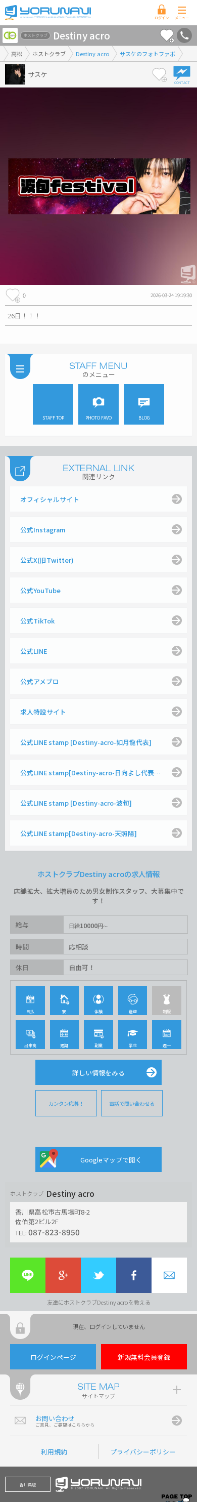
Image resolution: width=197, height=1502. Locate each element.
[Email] (169, 1275)
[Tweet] (98, 1275)
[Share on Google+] (63, 1275)
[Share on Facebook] (134, 1275)
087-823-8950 (54, 1231)
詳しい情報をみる (98, 1072)
